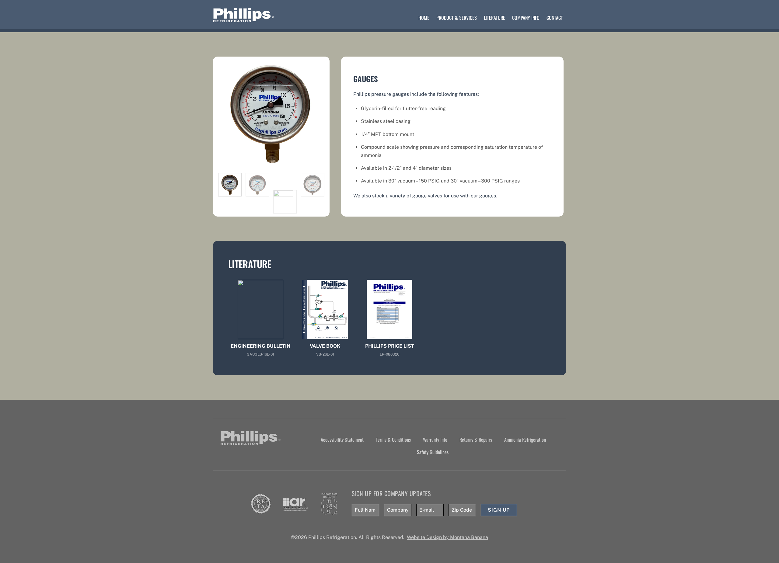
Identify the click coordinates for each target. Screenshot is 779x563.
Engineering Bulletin (261, 346)
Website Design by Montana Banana (447, 537)
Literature (494, 17)
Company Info (526, 17)
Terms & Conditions (393, 439)
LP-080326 (389, 354)
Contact (555, 17)
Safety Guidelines (433, 452)
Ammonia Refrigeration (525, 439)
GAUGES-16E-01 (260, 354)
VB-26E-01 (325, 354)
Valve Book (325, 346)
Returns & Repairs (475, 439)
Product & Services (456, 17)
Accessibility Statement (342, 439)
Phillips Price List (389, 346)
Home (423, 17)
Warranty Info (435, 439)
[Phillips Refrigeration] (243, 20)
